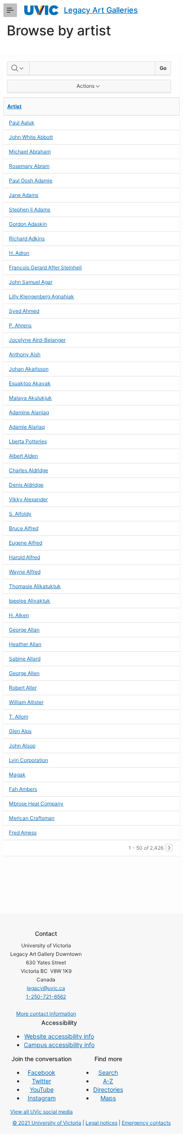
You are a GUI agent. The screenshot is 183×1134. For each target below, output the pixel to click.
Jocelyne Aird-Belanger (37, 340)
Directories (108, 1089)
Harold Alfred (24, 557)
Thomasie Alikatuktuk (35, 586)
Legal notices (101, 1123)
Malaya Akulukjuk (30, 398)
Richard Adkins (27, 238)
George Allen (24, 673)
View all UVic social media (41, 1111)
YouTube (42, 1089)
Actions (85, 86)
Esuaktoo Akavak (30, 383)
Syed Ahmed (24, 311)
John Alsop (22, 745)
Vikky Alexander (28, 499)
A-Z (108, 1081)
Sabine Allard (24, 658)
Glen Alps (20, 731)
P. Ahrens (20, 325)
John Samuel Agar (30, 282)
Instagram (42, 1098)
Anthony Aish (24, 354)
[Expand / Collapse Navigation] (10, 10)
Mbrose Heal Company (36, 803)
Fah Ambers (23, 789)
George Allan (24, 629)
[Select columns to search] (18, 68)
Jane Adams (23, 195)
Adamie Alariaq (27, 427)
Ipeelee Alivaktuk (29, 600)
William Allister (26, 702)
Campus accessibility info (59, 1044)
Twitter (41, 1081)
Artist (14, 106)
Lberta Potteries (28, 441)
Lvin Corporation (28, 760)
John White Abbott (31, 137)
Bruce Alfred (23, 528)
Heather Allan (25, 644)
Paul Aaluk (21, 122)
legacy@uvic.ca (46, 988)
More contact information (46, 1013)
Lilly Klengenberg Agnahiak (41, 296)
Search (108, 1072)
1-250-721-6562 (46, 996)
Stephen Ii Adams (29, 209)
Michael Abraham (30, 151)
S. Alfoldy (20, 514)
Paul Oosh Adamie (30, 180)
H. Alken (19, 615)
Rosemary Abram (29, 166)
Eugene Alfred (25, 543)
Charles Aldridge (28, 470)
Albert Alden (23, 456)
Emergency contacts (146, 1123)
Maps (108, 1098)
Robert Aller (23, 687)
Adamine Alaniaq (29, 412)
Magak (17, 774)
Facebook (41, 1072)
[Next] (169, 847)
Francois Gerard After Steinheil (45, 267)
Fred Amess (23, 832)
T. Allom (18, 716)
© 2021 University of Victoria (46, 1123)
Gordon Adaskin (28, 224)
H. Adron (19, 253)
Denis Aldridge (26, 485)
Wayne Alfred (24, 571)
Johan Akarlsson (29, 369)
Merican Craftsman (31, 818)
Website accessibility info (59, 1036)
